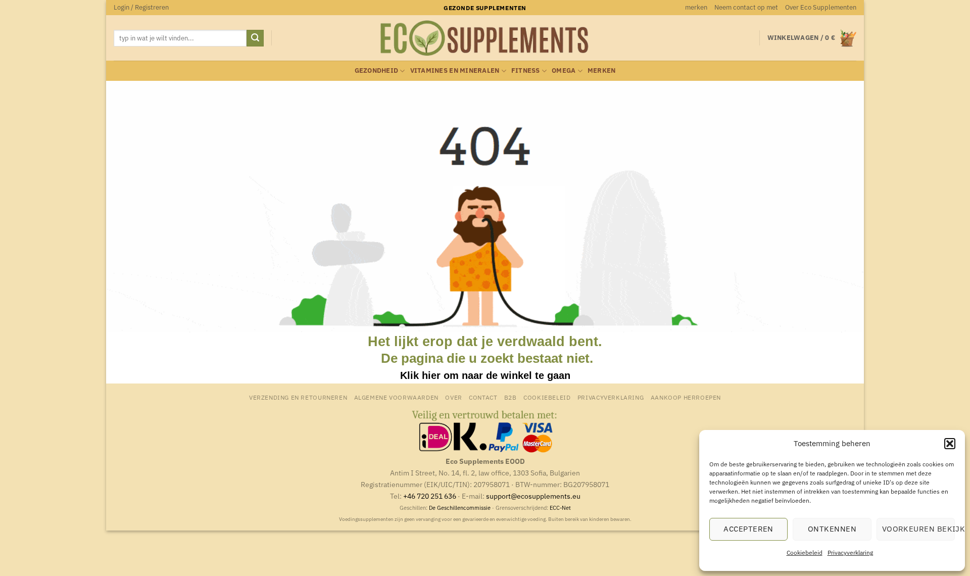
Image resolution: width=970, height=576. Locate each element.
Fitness (525, 70)
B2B (510, 397)
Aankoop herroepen (686, 397)
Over (453, 397)
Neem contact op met (746, 7)
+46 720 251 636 (429, 496)
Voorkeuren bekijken (918, 529)
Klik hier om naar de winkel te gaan (485, 375)
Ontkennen (832, 529)
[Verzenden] (255, 38)
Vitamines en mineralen (455, 70)
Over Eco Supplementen (820, 7)
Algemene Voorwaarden (396, 397)
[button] (950, 444)
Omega (563, 70)
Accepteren (748, 529)
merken (696, 7)
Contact (483, 397)
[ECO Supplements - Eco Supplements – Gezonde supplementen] (485, 38)
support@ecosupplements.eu (533, 496)
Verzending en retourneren (298, 397)
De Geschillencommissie (460, 507)
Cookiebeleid (804, 552)
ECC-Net (560, 507)
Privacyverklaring (850, 552)
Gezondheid (377, 70)
